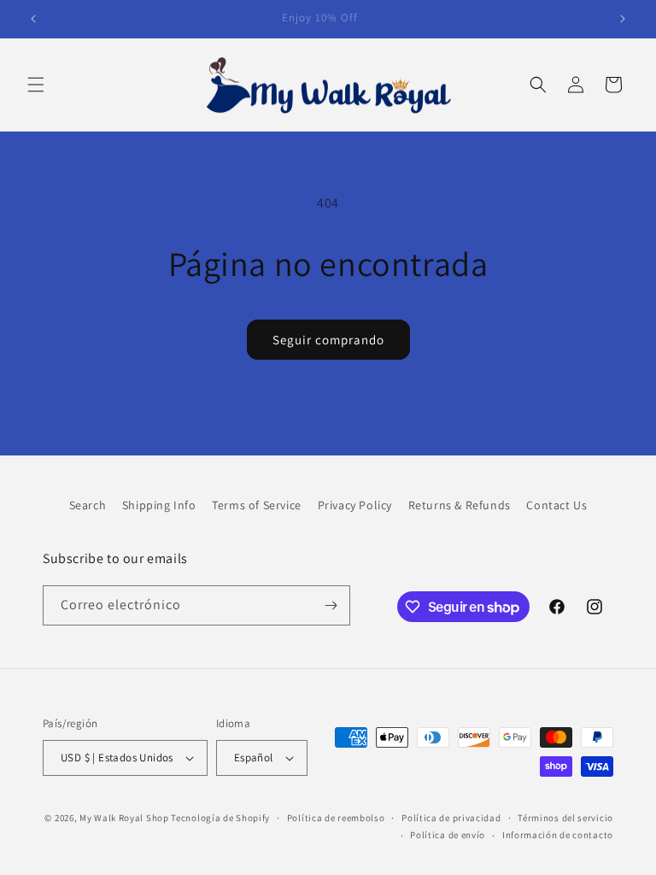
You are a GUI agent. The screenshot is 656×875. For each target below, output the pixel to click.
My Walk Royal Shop (124, 818)
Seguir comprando (328, 340)
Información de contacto (557, 835)
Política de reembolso (336, 818)
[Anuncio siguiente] (622, 19)
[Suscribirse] (330, 605)
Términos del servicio (565, 818)
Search (88, 505)
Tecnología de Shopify (220, 818)
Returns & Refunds (459, 505)
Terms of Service (257, 505)
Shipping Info (159, 505)
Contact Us (556, 505)
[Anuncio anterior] (33, 19)
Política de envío (447, 835)
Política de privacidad (451, 818)
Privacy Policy (355, 505)
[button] (36, 84)
